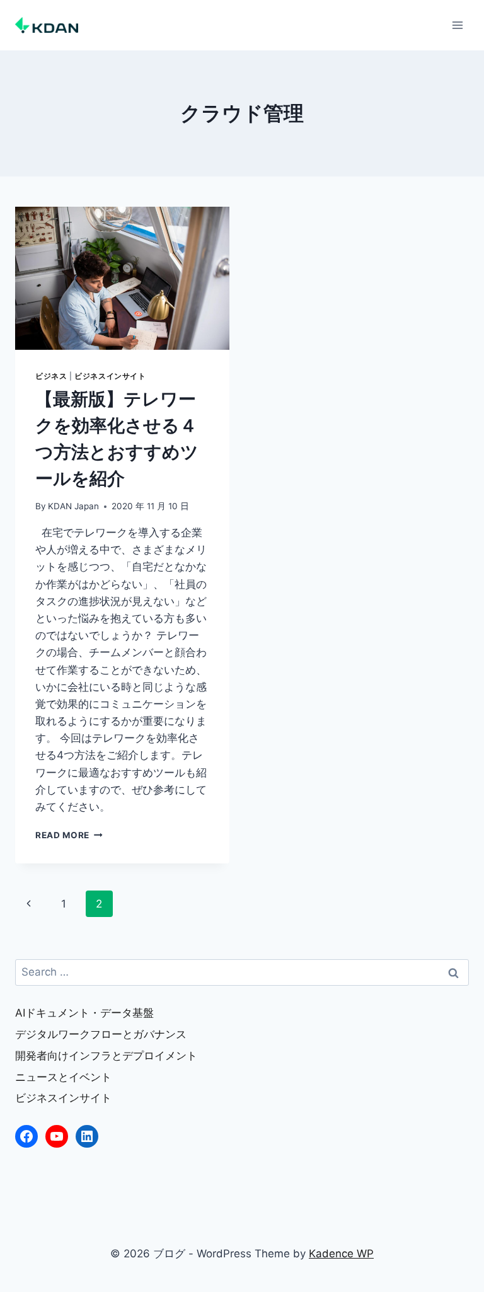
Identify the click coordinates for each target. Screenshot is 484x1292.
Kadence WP (341, 1253)
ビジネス (51, 376)
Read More (69, 835)
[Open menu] (457, 25)
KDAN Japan (73, 506)
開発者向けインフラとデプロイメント (106, 1055)
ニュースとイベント (63, 1077)
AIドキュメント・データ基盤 (84, 1012)
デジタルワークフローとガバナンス (101, 1034)
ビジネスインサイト (110, 376)
